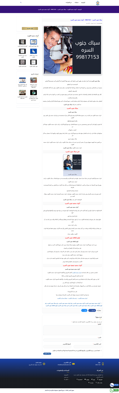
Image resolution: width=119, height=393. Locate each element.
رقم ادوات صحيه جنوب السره (66, 303)
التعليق (99, 324)
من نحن (66, 377)
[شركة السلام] (97, 3)
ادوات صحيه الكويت (77, 272)
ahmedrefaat (99, 23)
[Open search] (21, 2)
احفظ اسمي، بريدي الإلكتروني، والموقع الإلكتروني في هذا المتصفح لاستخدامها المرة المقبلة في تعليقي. (76, 350)
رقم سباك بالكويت (72, 298)
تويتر (83, 310)
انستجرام (80, 379)
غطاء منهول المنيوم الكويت (33, 46)
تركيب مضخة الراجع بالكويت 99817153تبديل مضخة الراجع (33, 98)
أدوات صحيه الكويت (71, 9)
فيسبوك (91, 310)
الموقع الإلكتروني (67, 344)
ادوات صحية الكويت (82, 298)
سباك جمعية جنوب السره (84, 305)
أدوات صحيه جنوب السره (79, 303)
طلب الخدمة (30, 28)
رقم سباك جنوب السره (52, 303)
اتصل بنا (66, 379)
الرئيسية (83, 2)
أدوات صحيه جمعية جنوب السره (92, 303)
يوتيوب (87, 379)
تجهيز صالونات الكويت (33, 66)
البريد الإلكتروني (97, 344)
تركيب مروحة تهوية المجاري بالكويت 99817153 (33, 86)
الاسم (99, 337)
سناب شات (99, 382)
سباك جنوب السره (73, 305)
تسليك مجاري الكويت (62, 298)
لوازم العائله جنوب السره (51, 305)
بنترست (91, 382)
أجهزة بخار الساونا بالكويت (22, 46)
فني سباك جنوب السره (63, 305)
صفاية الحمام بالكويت (22, 66)
